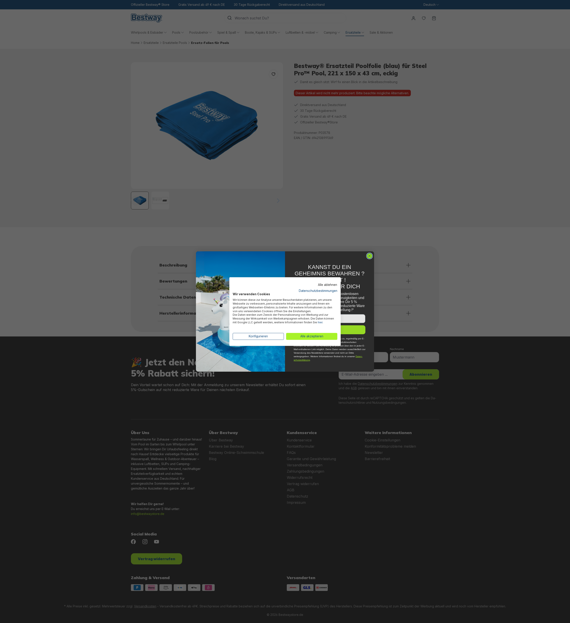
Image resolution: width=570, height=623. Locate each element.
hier (320, 322)
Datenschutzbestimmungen (318, 291)
